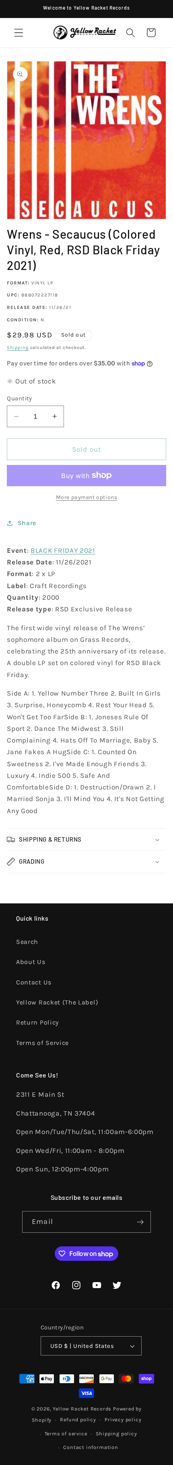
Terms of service (66, 1434)
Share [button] (27, 523)
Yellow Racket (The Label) (57, 1002)
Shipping (17, 347)
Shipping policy (116, 1434)
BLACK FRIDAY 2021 (63, 550)
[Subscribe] (140, 1222)
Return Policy (37, 1022)
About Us (30, 962)
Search (27, 942)
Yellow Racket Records (82, 1409)
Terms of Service (42, 1043)
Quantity (19, 398)
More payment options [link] (86, 497)
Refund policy (78, 1419)
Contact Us (33, 982)
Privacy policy (123, 1419)
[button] (18, 32)
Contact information (90, 1447)
